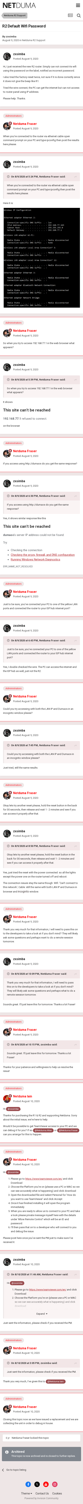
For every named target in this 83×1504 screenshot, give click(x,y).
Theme (25, 1493)
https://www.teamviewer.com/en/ (43, 1178)
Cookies (57, 1493)
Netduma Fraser (49, 176)
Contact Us (42, 1493)
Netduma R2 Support (33, 40)
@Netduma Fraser (68, 1130)
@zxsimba (13, 1109)
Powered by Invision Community (41, 1498)
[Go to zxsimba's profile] (7, 56)
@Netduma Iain (55, 1381)
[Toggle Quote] (8, 176)
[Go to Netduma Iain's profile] (7, 1099)
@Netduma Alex (43, 1130)
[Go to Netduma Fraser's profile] (7, 126)
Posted (25, 58)
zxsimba (11, 36)
